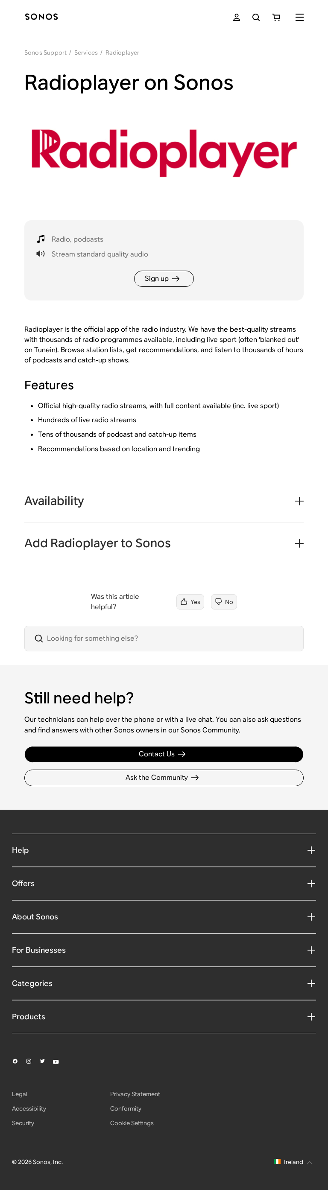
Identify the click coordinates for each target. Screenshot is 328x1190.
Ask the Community (157, 777)
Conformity (125, 1108)
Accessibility (29, 1108)
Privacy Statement (135, 1094)
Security (23, 1123)
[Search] (256, 17)
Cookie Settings (132, 1123)
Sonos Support (45, 52)
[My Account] (236, 17)
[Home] (41, 17)
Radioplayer (122, 52)
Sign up (157, 278)
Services (86, 52)
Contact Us (157, 754)
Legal (19, 1094)
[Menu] (300, 17)
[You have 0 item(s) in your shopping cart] (276, 17)
